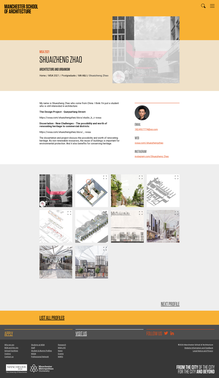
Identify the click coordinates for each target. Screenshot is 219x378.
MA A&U (82, 75)
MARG (60, 357)
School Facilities (11, 351)
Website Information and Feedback (198, 348)
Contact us (9, 357)
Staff (33, 348)
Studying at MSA (38, 345)
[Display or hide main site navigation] (212, 6)
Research (62, 345)
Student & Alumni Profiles (41, 351)
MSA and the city (11, 348)
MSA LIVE (62, 348)
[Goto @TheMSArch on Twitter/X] (166, 333)
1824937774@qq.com (146, 129)
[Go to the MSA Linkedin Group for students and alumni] (172, 333)
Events (61, 354)
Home (42, 75)
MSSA (33, 354)
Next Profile (170, 304)
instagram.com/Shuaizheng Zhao (152, 156)
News (60, 351)
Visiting (7, 354)
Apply (8, 333)
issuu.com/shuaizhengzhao (149, 143)
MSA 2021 (53, 75)
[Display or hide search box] (203, 6)
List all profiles (52, 317)
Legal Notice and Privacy (203, 351)
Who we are (9, 345)
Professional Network (40, 357)
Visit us (81, 333)
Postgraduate (69, 75)
